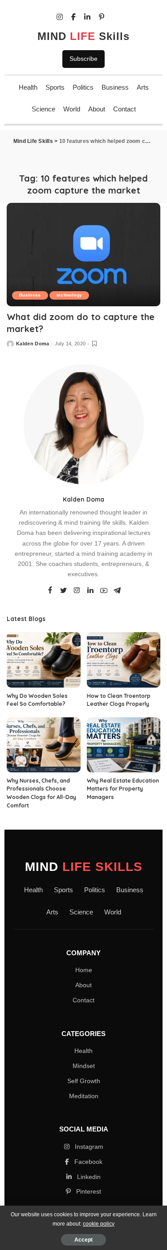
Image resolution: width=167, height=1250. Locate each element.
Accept (83, 1240)
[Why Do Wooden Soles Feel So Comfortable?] (44, 659)
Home (83, 969)
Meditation (83, 1096)
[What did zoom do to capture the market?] (83, 254)
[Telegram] (117, 591)
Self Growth (83, 1080)
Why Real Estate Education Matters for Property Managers (123, 788)
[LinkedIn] (90, 591)
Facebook (87, 1161)
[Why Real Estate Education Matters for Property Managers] (124, 744)
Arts (143, 87)
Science (43, 109)
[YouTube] (103, 591)
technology (69, 295)
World (71, 109)
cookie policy (98, 1224)
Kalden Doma (32, 343)
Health (28, 87)
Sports (55, 87)
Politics (83, 87)
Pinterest (87, 1191)
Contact (124, 109)
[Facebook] (50, 591)
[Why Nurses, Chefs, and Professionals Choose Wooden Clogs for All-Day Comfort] (44, 744)
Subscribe (83, 58)
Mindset (84, 1065)
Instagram (88, 1146)
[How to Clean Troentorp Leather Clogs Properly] (124, 659)
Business (115, 87)
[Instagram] (77, 591)
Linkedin (88, 1176)
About (96, 109)
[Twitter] (63, 591)
